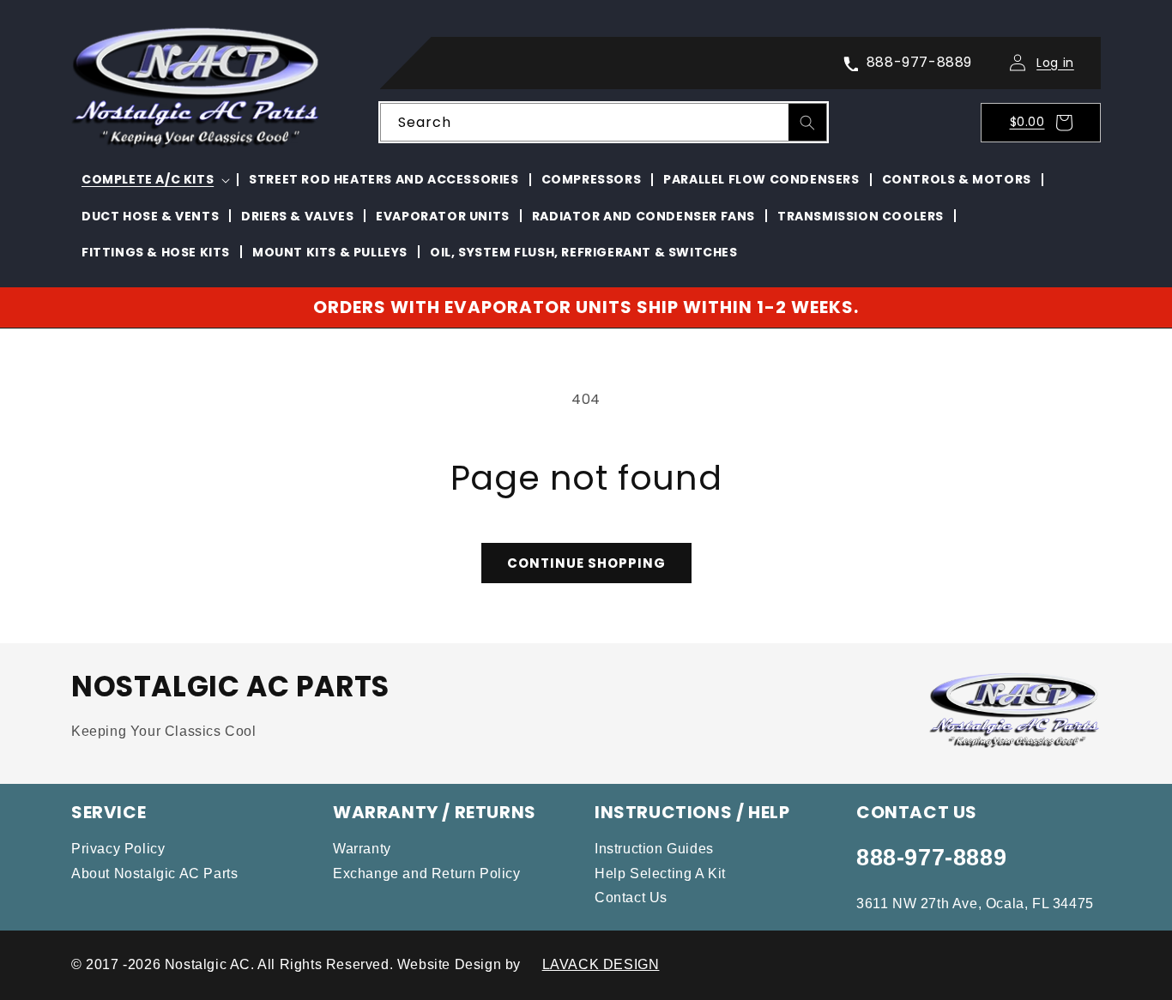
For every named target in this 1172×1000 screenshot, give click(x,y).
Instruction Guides (654, 848)
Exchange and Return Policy (427, 873)
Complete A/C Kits (148, 179)
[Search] (807, 123)
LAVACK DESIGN (601, 964)
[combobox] (603, 122)
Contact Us (631, 897)
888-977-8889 (931, 857)
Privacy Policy (118, 848)
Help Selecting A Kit (660, 873)
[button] (1046, 123)
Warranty (362, 848)
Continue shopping (586, 563)
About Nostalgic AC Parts (154, 873)
